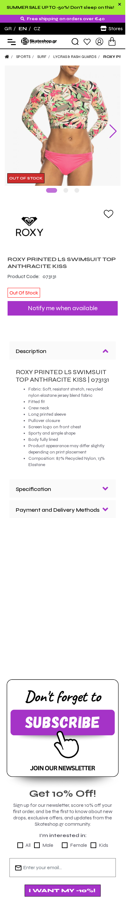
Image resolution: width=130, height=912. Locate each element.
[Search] (75, 41)
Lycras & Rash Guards (74, 56)
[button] (51, 185)
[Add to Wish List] (108, 209)
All (28, 840)
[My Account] (99, 41)
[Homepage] (7, 57)
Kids (103, 840)
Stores (116, 28)
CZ (37, 28)
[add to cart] (112, 41)
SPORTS (23, 56)
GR (8, 28)
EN (23, 28)
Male (47, 840)
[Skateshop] (39, 41)
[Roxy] (63, 222)
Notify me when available (63, 303)
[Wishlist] (87, 41)
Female (78, 840)
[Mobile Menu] (10, 41)
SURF (41, 56)
